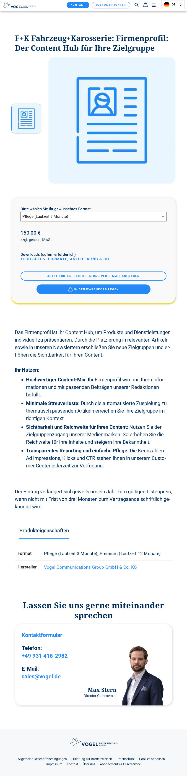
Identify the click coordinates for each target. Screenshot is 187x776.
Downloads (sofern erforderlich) (48, 254)
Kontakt (78, 4)
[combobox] (173, 4)
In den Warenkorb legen (96, 289)
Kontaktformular (42, 635)
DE (173, 4)
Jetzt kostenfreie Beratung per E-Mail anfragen (93, 276)
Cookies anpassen (152, 759)
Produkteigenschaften (44, 530)
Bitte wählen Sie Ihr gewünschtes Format (56, 209)
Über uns (89, 764)
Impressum (54, 764)
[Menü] (154, 4)
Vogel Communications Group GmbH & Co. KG (90, 567)
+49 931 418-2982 (45, 656)
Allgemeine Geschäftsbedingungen (42, 759)
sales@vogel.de (41, 676)
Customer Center (111, 4)
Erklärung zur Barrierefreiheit (91, 759)
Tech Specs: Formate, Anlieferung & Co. (65, 259)
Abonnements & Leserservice (120, 764)
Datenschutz (126, 759)
